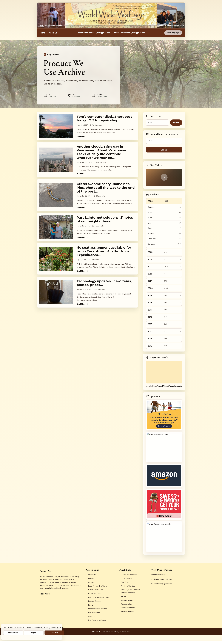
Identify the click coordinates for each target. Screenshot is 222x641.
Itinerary (91, 605)
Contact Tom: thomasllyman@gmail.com (129, 33)
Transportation (126, 604)
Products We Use (128, 586)
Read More (81, 136)
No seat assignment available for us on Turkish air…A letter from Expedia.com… (104, 251)
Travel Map (162, 386)
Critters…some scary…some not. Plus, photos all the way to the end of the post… (106, 187)
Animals (91, 578)
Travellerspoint (175, 386)
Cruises (91, 582)
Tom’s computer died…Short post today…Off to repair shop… (104, 118)
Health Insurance (95, 593)
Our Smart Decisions (129, 574)
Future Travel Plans (95, 590)
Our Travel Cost (127, 578)
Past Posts (125, 582)
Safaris (123, 596)
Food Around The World (97, 586)
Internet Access (94, 601)
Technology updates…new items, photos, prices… (104, 283)
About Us (53, 33)
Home (42, 33)
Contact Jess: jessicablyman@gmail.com (93, 33)
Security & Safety (127, 600)
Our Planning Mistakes (97, 620)
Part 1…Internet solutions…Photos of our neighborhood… (105, 219)
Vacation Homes (127, 611)
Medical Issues (94, 612)
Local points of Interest (97, 609)
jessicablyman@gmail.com (161, 579)
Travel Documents (128, 608)
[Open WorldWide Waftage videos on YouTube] (164, 177)
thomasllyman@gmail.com (161, 584)
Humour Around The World (98, 597)
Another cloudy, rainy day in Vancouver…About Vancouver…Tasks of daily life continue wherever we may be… (103, 152)
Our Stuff (91, 616)
